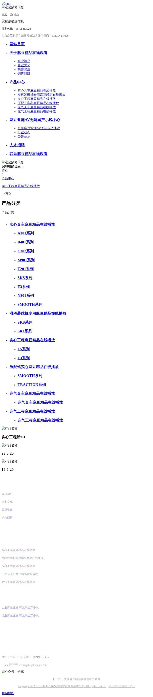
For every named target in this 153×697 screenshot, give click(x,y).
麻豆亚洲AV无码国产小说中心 (35, 120)
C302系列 (26, 251)
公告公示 (24, 136)
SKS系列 (25, 278)
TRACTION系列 (32, 385)
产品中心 (17, 82)
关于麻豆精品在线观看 (28, 53)
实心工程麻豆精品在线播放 (37, 99)
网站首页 (17, 44)
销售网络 (24, 73)
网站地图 (8, 693)
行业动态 (24, 132)
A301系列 (26, 233)
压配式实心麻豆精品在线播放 (38, 103)
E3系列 (24, 287)
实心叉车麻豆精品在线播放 (37, 90)
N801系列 (26, 295)
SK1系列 (25, 331)
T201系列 (26, 269)
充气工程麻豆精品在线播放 (37, 111)
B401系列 (26, 242)
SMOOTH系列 (30, 304)
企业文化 (24, 65)
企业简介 (24, 61)
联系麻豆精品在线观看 (28, 154)
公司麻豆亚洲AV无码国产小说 (39, 128)
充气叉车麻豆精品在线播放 (37, 107)
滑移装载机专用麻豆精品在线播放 (41, 94)
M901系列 (26, 260)
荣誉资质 (24, 69)
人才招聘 (17, 145)
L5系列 (24, 349)
